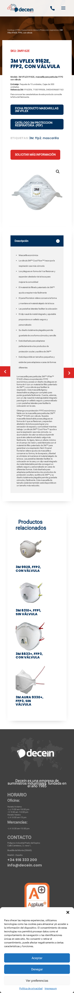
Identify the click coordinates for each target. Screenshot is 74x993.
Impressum (51, 988)
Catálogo (11, 30)
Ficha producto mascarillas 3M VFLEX (36, 110)
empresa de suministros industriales (33, 781)
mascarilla (51, 138)
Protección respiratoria (49, 30)
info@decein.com (24, 865)
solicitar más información (35, 154)
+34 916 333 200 (22, 859)
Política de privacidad (31, 988)
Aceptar (37, 958)
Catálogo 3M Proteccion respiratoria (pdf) (33, 124)
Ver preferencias (37, 981)
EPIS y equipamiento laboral (27, 30)
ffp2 (38, 138)
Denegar (37, 969)
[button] (68, 912)
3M (31, 138)
